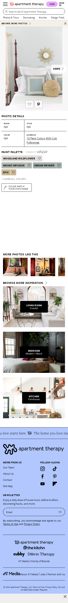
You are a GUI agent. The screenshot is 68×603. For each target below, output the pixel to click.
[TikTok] (55, 469)
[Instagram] (42, 469)
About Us (8, 474)
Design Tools (57, 17)
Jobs (43, 574)
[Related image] (15, 267)
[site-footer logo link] (11, 574)
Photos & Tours (11, 17)
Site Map (8, 486)
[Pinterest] (55, 476)
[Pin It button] (38, 104)
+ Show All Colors (14, 179)
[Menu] (5, 4)
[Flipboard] (55, 484)
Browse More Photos (14, 23)
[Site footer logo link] (34, 449)
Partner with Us (56, 574)
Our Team (8, 467)
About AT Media (29, 574)
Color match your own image (18, 187)
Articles (43, 17)
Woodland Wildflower (19, 158)
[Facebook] (42, 476)
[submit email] (60, 512)
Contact (7, 480)
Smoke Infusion (14, 165)
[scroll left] (6, 267)
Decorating (29, 17)
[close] (65, 596)
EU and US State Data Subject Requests (43, 588)
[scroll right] (62, 267)
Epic (6, 172)
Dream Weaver (44, 165)
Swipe (56, 68)
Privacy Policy (32, 524)
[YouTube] (42, 484)
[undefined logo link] (27, 4)
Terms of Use (10, 524)
